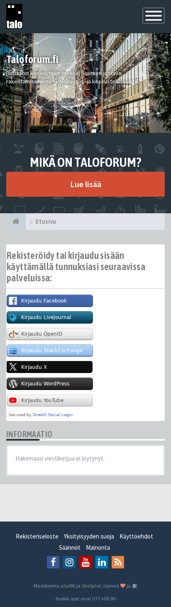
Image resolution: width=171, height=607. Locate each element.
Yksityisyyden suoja (89, 536)
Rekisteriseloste (37, 536)
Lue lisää (85, 184)
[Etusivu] (16, 221)
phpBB (68, 585)
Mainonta (98, 547)
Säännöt (70, 547)
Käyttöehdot (136, 536)
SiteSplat (91, 585)
